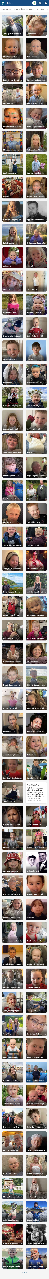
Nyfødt (40, 9)
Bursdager (6, 9)
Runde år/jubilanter (24, 9)
